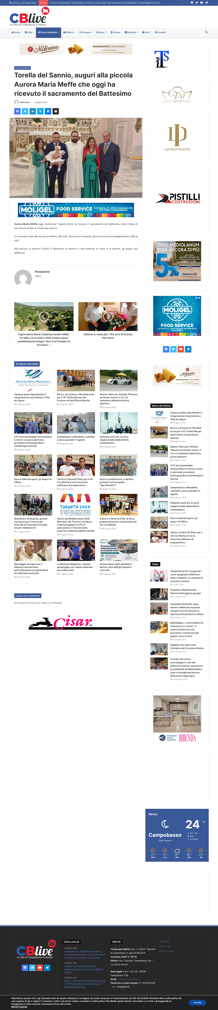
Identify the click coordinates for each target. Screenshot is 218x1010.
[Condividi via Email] (56, 111)
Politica (69, 32)
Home (17, 32)
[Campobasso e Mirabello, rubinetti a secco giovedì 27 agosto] (76, 423)
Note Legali (165, 946)
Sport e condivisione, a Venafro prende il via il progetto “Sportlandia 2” (117, 482)
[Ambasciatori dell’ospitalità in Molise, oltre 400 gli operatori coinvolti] (119, 550)
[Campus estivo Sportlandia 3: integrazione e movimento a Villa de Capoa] (33, 380)
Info (146, 32)
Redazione (25, 102)
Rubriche (131, 32)
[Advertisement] (143, 16)
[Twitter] (25, 111)
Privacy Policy (166, 951)
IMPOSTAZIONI (19, 1007)
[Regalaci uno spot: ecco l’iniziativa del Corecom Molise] (159, 649)
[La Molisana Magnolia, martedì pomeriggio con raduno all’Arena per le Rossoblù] (76, 550)
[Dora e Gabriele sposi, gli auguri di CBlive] (33, 465)
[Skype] (40, 111)
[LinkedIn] (33, 111)
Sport (102, 32)
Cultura (116, 32)
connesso (31, 603)
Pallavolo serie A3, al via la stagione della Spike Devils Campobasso (114, 439)
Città (29, 32)
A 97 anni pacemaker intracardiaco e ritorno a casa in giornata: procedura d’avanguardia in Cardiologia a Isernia (186, 472)
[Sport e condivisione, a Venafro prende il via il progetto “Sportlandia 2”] (119, 465)
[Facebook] (17, 111)
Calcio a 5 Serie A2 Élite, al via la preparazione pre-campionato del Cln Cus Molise (118, 521)
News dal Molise (49, 32)
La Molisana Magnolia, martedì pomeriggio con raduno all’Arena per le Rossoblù (75, 567)
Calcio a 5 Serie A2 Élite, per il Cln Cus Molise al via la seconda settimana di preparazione (75, 482)
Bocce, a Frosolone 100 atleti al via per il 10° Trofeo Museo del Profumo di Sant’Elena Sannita (75, 397)
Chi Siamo (164, 941)
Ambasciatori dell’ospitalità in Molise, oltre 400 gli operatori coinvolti (116, 567)
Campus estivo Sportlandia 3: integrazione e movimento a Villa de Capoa (32, 397)
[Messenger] (48, 111)
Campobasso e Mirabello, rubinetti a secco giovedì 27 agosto (80, 2)
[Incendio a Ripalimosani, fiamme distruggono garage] (159, 594)
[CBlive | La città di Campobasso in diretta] (29, 16)
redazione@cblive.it (129, 979)
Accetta (197, 1002)
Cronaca (85, 32)
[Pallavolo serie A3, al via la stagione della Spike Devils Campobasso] (119, 423)
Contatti (161, 32)
